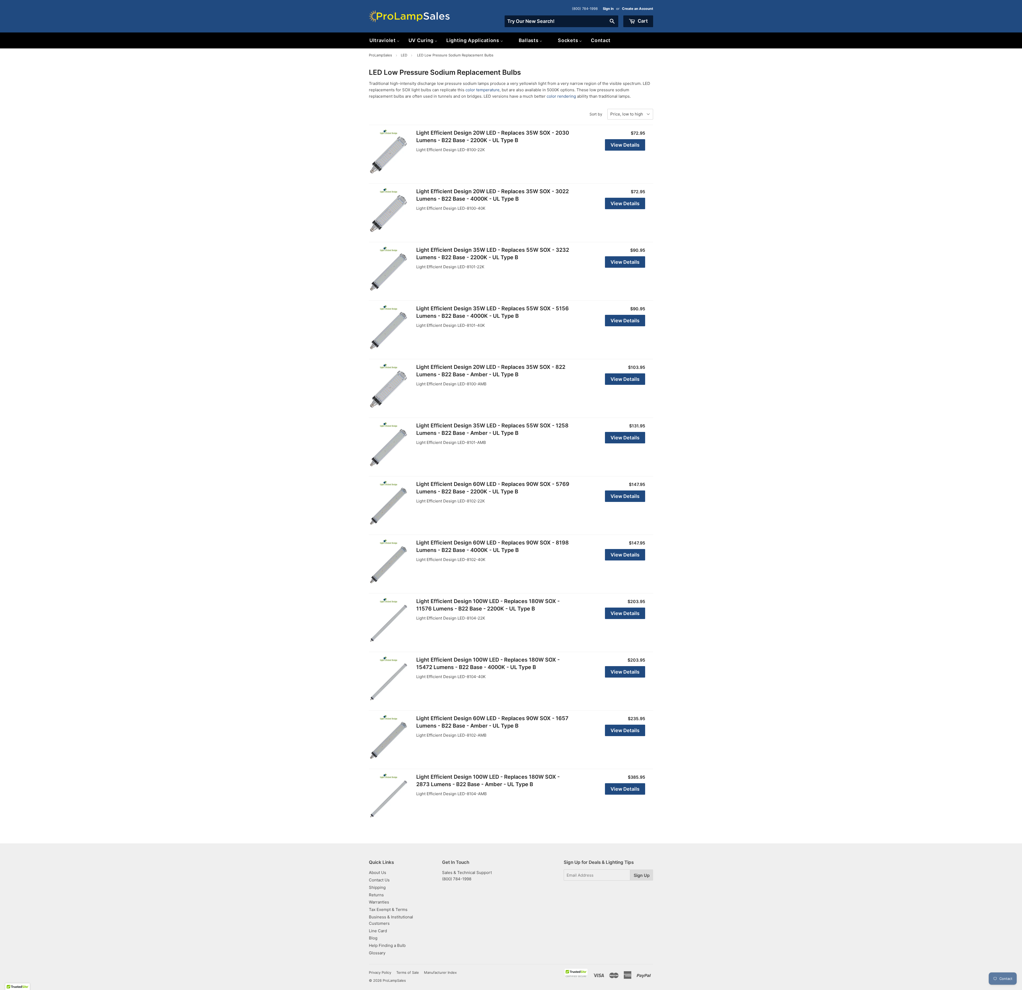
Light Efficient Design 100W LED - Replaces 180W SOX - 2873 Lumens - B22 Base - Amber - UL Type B (488, 780)
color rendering (561, 96)
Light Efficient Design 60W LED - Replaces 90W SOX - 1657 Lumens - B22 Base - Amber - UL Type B (492, 722)
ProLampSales (380, 55)
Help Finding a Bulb (387, 945)
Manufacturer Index (440, 972)
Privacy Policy (380, 972)
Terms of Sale (407, 972)
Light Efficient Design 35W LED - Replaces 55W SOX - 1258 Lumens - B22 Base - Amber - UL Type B (492, 429)
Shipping (377, 887)
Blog (373, 937)
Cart (642, 21)
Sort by (596, 114)
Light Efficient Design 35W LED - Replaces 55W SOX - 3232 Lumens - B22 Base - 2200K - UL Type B (492, 254)
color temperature (482, 89)
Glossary (377, 952)
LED (404, 55)
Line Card (378, 930)
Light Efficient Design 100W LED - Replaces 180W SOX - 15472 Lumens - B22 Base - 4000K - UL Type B (488, 663)
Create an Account (637, 9)
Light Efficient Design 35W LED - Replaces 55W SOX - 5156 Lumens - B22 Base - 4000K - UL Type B (492, 312)
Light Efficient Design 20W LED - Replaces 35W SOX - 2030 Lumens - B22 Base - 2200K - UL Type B (492, 136)
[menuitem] (384, 40)
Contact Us (379, 879)
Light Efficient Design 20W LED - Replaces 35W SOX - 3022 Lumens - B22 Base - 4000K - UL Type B (492, 195)
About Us (377, 872)
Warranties (379, 902)
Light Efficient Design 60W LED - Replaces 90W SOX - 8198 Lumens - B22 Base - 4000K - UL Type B (492, 546)
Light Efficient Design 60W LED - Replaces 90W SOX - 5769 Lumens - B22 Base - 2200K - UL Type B (492, 488)
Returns (376, 894)
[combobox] (561, 21)
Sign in (608, 9)
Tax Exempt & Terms (388, 909)
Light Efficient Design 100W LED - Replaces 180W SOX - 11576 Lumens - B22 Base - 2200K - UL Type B (488, 605)
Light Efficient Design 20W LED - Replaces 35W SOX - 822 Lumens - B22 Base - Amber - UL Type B (490, 371)
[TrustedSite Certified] (576, 973)
